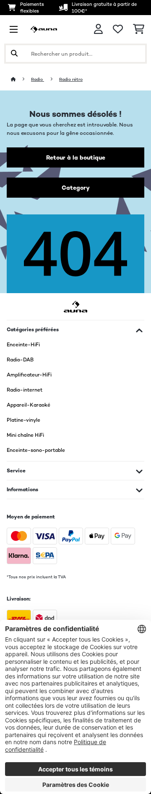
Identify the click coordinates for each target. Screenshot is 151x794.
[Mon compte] (98, 29)
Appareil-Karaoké (28, 405)
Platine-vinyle (23, 420)
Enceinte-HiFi (23, 344)
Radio (37, 79)
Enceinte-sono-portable (36, 450)
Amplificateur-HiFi (29, 374)
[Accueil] (21, 79)
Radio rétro (71, 79)
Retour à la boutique (75, 157)
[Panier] (138, 29)
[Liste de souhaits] (118, 29)
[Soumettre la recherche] (14, 54)
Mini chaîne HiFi (25, 435)
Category (76, 187)
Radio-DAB (20, 359)
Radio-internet (24, 390)
